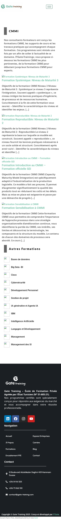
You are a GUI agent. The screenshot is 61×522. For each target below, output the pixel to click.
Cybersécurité (18, 282)
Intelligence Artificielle (22, 321)
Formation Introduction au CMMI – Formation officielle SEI (24, 167)
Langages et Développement (25, 329)
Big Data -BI (17, 267)
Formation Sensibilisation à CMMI (23, 208)
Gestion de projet (20, 298)
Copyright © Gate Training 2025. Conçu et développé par (27, 514)
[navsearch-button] (56, 6)
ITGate (56, 514)
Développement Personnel (24, 290)
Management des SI (21, 344)
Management (18, 336)
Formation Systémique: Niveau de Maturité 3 (30, 80)
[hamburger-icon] (49, 7)
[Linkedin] (7, 418)
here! (36, 518)
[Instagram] (23, 418)
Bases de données (20, 259)
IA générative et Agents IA (24, 305)
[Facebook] (15, 418)
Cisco (14, 275)
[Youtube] (31, 418)
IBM (13, 313)
